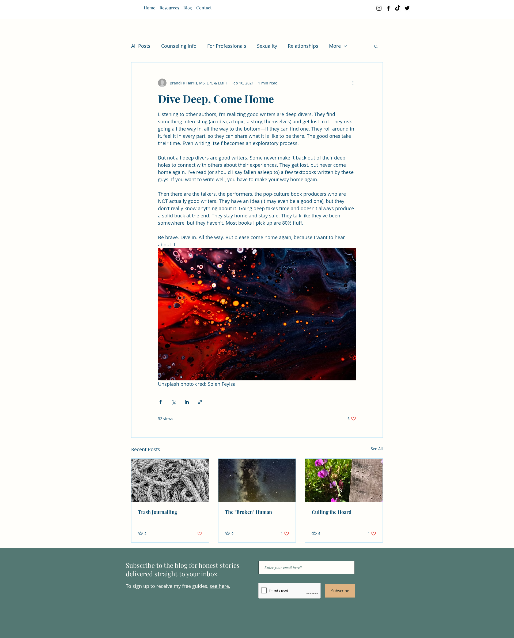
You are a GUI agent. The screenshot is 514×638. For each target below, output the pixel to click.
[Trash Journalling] (170, 480)
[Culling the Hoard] (344, 480)
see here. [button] (220, 586)
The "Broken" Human (248, 512)
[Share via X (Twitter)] (173, 402)
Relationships (303, 46)
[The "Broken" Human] (257, 480)
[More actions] (353, 83)
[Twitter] (407, 8)
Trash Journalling (157, 512)
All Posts (140, 46)
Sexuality (267, 46)
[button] (376, 46)
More (335, 46)
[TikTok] (397, 8)
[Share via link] (199, 402)
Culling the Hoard (332, 512)
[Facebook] (388, 8)
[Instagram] (379, 8)
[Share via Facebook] (160, 402)
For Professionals (226, 46)
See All (377, 448)
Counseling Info (178, 46)
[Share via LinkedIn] (186, 402)
